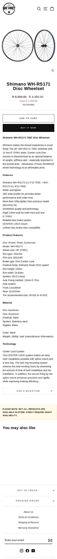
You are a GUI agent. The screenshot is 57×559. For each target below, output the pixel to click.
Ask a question (28, 391)
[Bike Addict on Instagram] (21, 550)
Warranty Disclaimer (28, 528)
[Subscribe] (50, 540)
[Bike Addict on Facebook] (27, 550)
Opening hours (27, 501)
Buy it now (28, 128)
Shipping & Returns (28, 522)
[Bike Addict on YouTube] (33, 550)
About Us (28, 512)
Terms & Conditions (28, 517)
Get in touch (28, 490)
